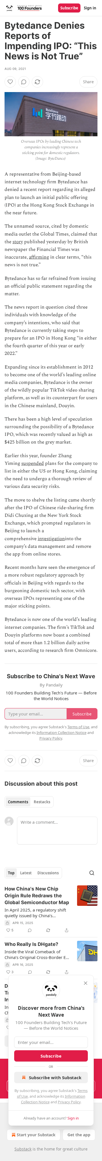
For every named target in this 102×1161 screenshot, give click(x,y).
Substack (22, 1149)
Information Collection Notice (61, 732)
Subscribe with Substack (55, 1077)
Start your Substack (36, 1134)
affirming (39, 257)
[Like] (10, 82)
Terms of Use (78, 726)
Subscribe (69, 8)
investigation (51, 538)
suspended (32, 463)
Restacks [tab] (42, 801)
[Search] (91, 873)
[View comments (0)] (23, 82)
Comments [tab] (18, 801)
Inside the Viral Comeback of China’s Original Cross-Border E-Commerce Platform (36, 954)
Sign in (90, 8)
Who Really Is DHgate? (31, 944)
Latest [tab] (26, 872)
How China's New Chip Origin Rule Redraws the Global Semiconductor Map (37, 895)
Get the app (78, 1134)
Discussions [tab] (48, 872)
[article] (51, 909)
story (17, 241)
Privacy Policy (69, 1101)
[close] (85, 983)
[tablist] (29, 802)
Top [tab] (11, 872)
